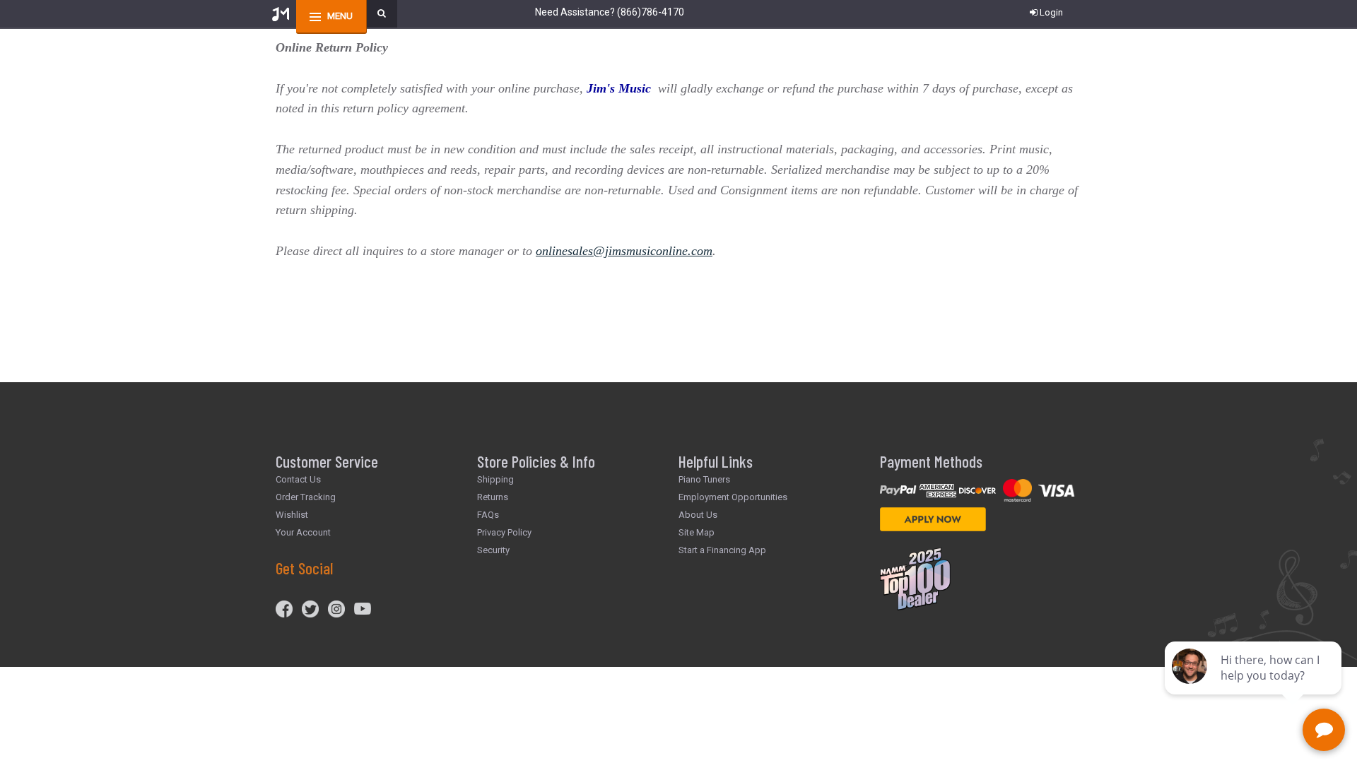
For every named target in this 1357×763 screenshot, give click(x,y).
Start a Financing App (722, 550)
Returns (492, 497)
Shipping (495, 479)
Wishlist (292, 514)
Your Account (303, 532)
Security (493, 550)
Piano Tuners (704, 479)
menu (340, 16)
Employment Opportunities (732, 497)
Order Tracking (306, 497)
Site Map (696, 532)
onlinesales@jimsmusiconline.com (624, 251)
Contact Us (298, 479)
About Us (697, 514)
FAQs (488, 514)
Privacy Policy (504, 532)
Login (1051, 12)
